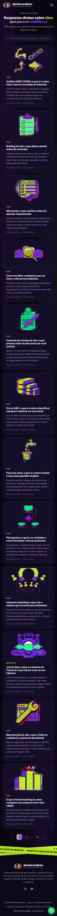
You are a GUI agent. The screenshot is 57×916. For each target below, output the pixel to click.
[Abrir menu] (51, 5)
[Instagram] (25, 888)
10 (37, 837)
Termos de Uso (37, 911)
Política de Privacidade (22, 911)
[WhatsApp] (31, 888)
